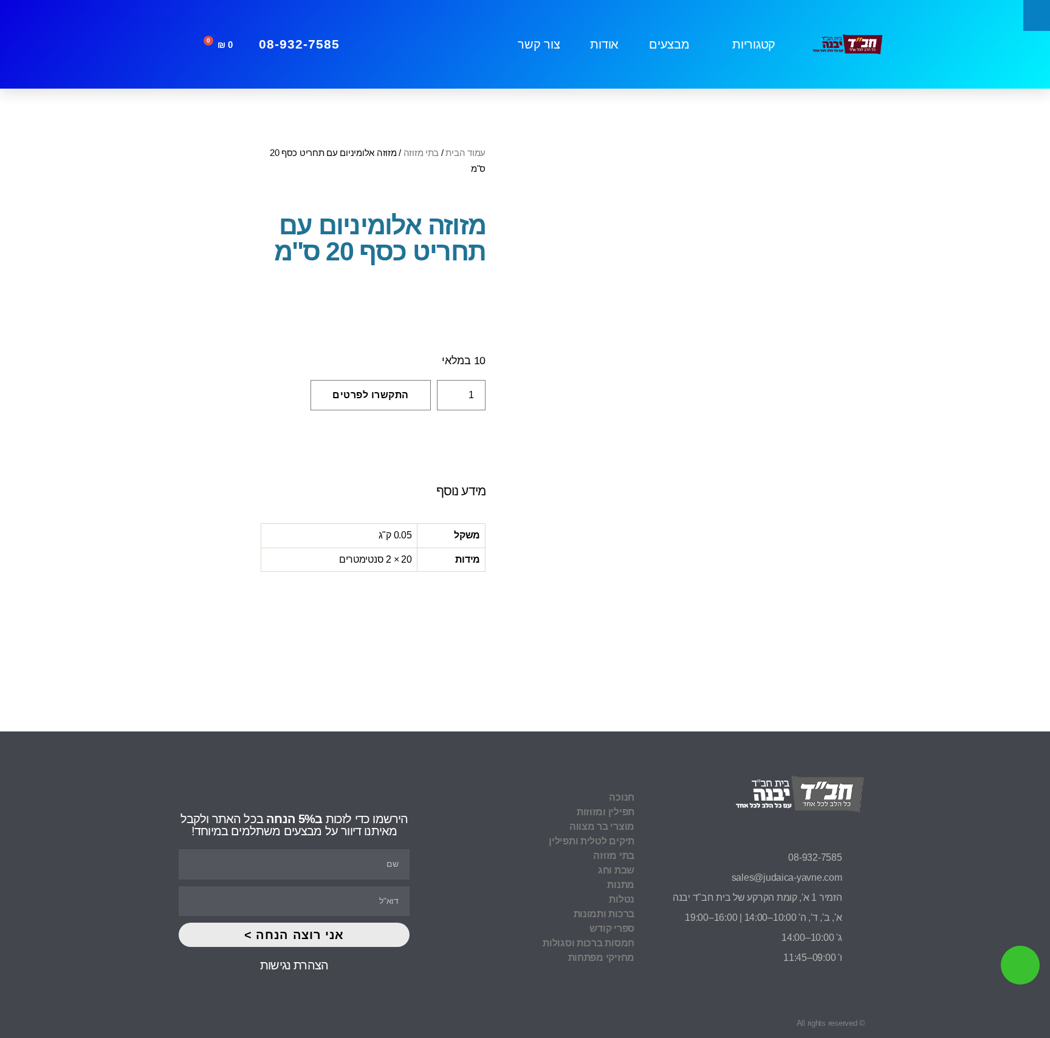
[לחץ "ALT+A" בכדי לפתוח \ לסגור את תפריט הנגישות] (1036, 15)
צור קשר (539, 44)
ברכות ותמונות (604, 914)
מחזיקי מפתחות (601, 957)
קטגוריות (753, 44)
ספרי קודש (611, 928)
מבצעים (669, 44)
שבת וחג (616, 870)
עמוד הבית (465, 153)
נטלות (621, 899)
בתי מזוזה (421, 153)
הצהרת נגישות (294, 965)
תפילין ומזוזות (605, 812)
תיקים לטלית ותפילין (591, 841)
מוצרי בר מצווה (601, 826)
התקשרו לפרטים (370, 395)
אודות (604, 44)
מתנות (620, 885)
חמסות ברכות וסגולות (588, 943)
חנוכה (621, 797)
